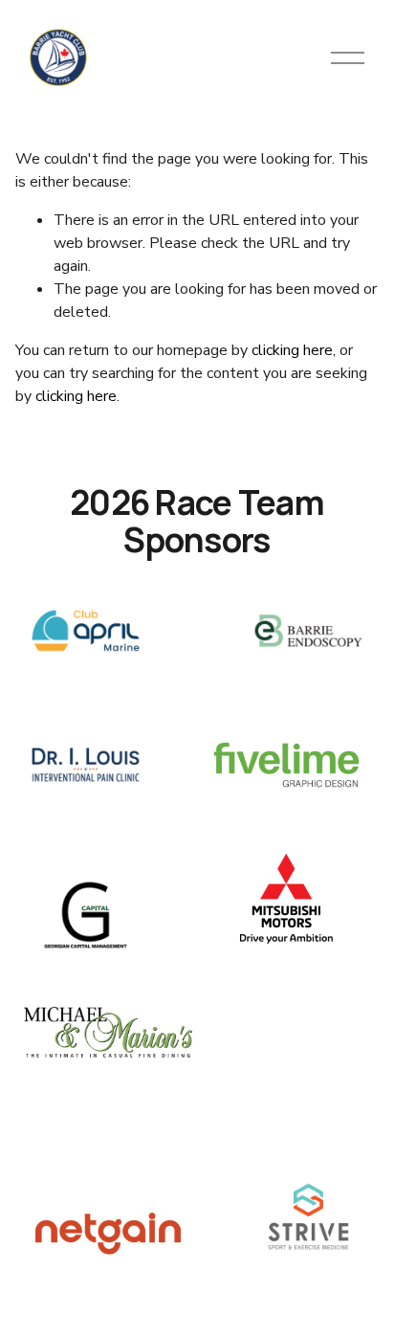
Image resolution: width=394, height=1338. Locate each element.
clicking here (292, 350)
